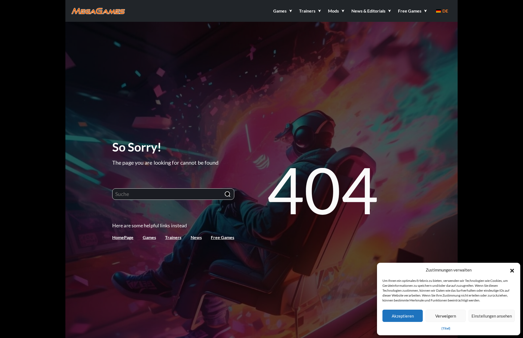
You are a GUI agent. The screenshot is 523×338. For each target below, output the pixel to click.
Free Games (222, 237)
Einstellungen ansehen (492, 315)
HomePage (122, 237)
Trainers (173, 237)
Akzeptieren (403, 315)
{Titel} (446, 328)
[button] (512, 270)
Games (149, 237)
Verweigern (445, 315)
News (196, 237)
